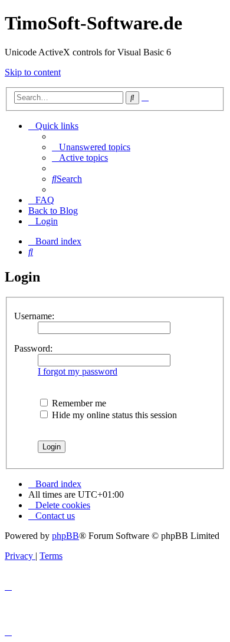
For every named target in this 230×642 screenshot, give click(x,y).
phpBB (65, 536)
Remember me (78, 403)
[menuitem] (91, 147)
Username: (34, 316)
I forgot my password (77, 371)
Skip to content (33, 72)
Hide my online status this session (113, 415)
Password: (33, 348)
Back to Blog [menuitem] (53, 211)
